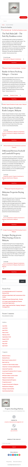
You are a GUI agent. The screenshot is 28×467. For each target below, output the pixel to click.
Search (4, 278)
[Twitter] (11, 455)
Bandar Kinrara (6, 358)
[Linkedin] (15, 455)
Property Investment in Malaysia (9, 133)
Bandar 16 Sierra (14, 95)
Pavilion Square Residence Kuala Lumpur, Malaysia (12, 109)
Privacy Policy (9, 461)
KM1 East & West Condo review (10, 375)
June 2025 (4, 341)
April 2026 (5, 330)
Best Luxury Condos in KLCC (9, 360)
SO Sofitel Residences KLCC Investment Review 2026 (12, 292)
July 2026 (4, 326)
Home (3, 24)
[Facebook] (9, 455)
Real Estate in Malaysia (12, 178)
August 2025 (5, 339)
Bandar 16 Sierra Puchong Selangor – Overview (12, 72)
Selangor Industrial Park (8, 388)
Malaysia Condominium (15, 59)
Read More (14, 62)
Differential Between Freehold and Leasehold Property (13, 152)
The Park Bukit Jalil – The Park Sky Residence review (12, 34)
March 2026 (5, 332)
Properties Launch (7, 176)
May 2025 (4, 343)
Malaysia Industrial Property (9, 380)
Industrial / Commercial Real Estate (11, 366)
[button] (2, 17)
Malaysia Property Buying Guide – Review (12, 299)
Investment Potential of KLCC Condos (11, 371)
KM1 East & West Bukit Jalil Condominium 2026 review (13, 296)
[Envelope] (19, 455)
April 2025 (5, 345)
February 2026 (6, 334)
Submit (14, 447)
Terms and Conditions (17, 461)
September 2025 (6, 337)
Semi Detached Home (7, 391)
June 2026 (4, 328)
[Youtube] (13, 455)
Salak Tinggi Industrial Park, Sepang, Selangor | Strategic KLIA (14, 306)
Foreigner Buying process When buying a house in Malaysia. (11, 238)
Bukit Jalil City (6, 59)
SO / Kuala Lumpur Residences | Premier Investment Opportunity (12, 302)
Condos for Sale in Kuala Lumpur (10, 364)
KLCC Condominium (8, 131)
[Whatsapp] (17, 455)
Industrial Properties (7, 369)
